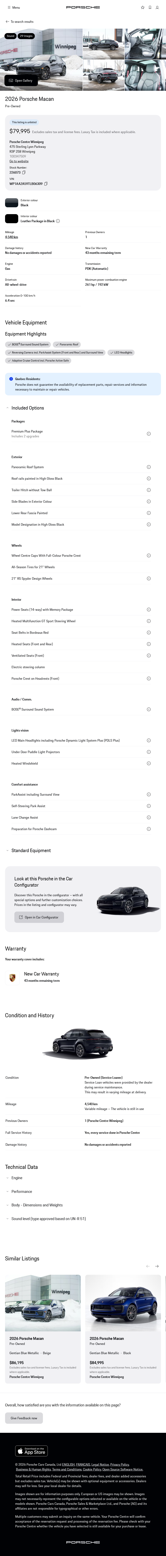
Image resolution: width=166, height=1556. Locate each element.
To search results (22, 21)
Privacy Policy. (119, 1464)
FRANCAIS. (83, 1464)
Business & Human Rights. (33, 1469)
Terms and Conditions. (67, 1469)
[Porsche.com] (83, 7)
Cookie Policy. (92, 1469)
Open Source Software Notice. (122, 1469)
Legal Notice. (101, 1464)
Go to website (19, 161)
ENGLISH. (68, 1464)
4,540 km (11, 236)
